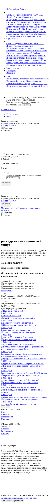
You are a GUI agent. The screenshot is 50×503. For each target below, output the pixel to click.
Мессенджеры (13, 34)
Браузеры (42, 34)
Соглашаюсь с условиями (12, 501)
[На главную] (3, 4)
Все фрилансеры (27, 79)
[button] (8, 12)
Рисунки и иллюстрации (17, 24)
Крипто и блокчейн (29, 34)
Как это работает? (9, 126)
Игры (43, 31)
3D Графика (34, 24)
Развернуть (6, 291)
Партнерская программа (17, 86)
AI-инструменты (33, 81)
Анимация (36, 31)
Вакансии (10, 73)
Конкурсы (11, 70)
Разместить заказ (8, 109)
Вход (8, 116)
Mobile (22, 29)
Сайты (9, 15)
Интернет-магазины (32, 36)
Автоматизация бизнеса (17, 27)
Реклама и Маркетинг (24, 17)
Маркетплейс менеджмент (18, 31)
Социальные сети (14, 36)
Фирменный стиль (34, 29)
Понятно (26, 105)
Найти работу (12, 79)
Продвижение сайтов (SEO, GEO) (28, 15)
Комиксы (5, 210)
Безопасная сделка (39, 83)
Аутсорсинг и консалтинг (35, 22)
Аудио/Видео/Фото (37, 27)
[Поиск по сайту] (8, 93)
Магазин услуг (13, 68)
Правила (5, 414)
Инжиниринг (12, 29)
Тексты (19, 22)
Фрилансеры (12, 39)
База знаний (34, 86)
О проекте (5, 412)
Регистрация (12, 114)
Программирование (15, 19)
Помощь (44, 86)
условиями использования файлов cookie (19, 498)
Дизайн (10, 17)
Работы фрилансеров (20, 83)
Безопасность (7, 417)
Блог (8, 83)
